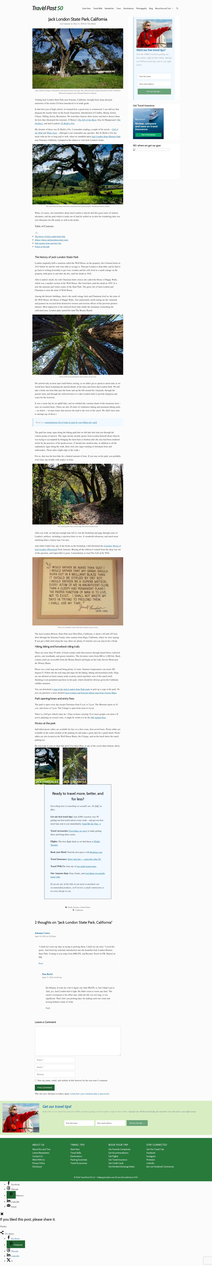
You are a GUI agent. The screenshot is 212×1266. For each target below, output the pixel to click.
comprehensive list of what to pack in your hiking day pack (71, 422)
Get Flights (113, 1156)
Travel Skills (97, 8)
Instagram (151, 1156)
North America (73, 907)
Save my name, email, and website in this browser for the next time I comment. (73, 1080)
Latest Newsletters (40, 1153)
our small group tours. (87, 866)
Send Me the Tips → (91, 823)
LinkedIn (150, 1163)
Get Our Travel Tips (155, 1149)
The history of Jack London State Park (50, 236)
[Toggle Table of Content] (37, 233)
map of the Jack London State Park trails (71, 689)
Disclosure (37, 1166)
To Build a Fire (67, 123)
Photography (141, 8)
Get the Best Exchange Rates (121, 1166)
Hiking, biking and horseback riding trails (51, 240)
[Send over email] (9, 1206)
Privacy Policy (38, 1163)
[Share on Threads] (9, 1189)
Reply (41, 963)
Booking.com (96, 852)
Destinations (128, 8)
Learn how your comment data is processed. (89, 1093)
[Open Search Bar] (177, 8)
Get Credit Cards (116, 1163)
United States (85, 907)
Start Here (86, 8)
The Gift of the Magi (87, 119)
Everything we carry (78, 830)
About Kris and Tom (163, 8)
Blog (151, 8)
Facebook (150, 1153)
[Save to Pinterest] (11, 1195)
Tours (118, 8)
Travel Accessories (78, 1163)
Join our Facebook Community (160, 1166)
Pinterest (150, 1160)
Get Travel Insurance (117, 1160)
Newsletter (109, 8)
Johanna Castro (42, 933)
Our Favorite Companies (119, 1149)
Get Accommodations (118, 1153)
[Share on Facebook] (9, 1184)
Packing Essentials (78, 1160)
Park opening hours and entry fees (48, 243)
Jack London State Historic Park (106, 136)
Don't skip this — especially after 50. (84, 859)
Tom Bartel (47, 974)
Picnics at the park (42, 246)
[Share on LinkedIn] (9, 1201)
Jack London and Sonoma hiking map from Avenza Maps (90, 692)
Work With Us (38, 1160)
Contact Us (37, 1156)
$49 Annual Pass (98, 717)
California (79, 910)
